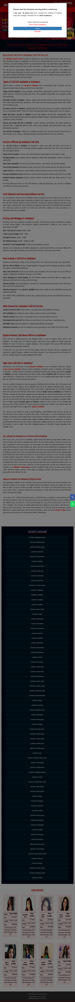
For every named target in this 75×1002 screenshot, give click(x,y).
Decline (37, 31)
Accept (37, 28)
